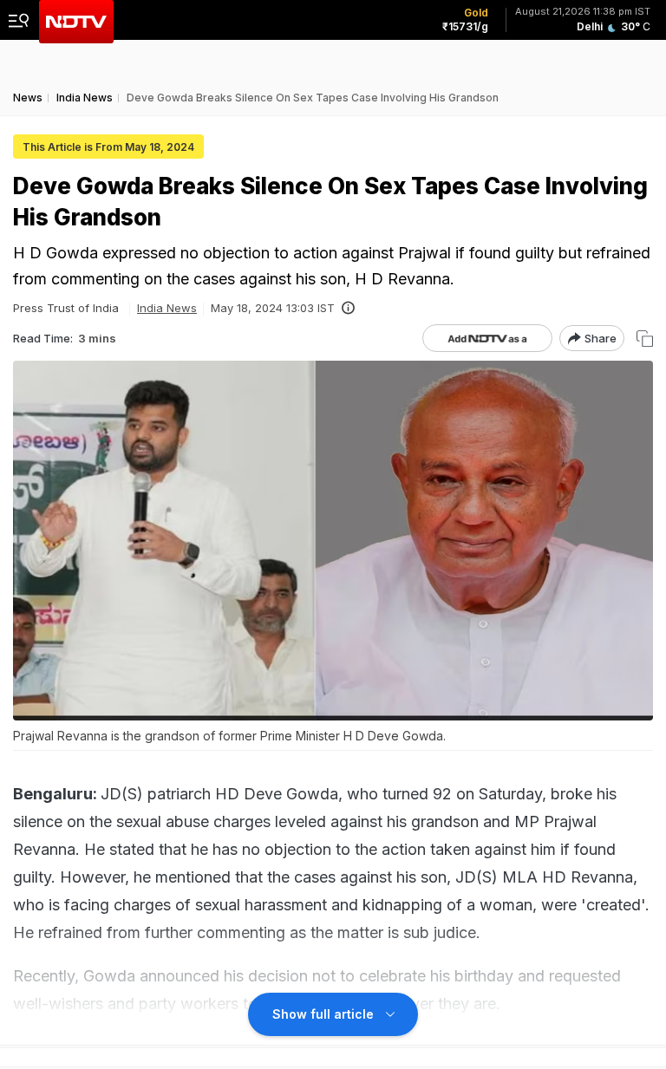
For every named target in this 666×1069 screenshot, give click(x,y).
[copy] (645, 338)
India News (167, 308)
